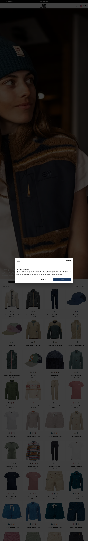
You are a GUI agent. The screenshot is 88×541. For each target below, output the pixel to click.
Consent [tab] (25, 265)
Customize (43, 279)
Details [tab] (44, 264)
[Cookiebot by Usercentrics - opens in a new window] (66, 261)
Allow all (62, 279)
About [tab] (63, 264)
